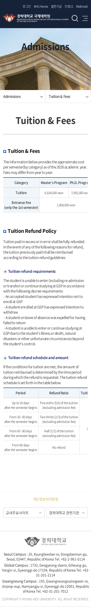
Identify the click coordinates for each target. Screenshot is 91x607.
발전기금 (56, 6)
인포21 (69, 6)
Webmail (82, 6)
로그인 (27, 6)
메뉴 (85, 18)
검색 (75, 18)
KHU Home (41, 6)
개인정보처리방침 (45, 499)
